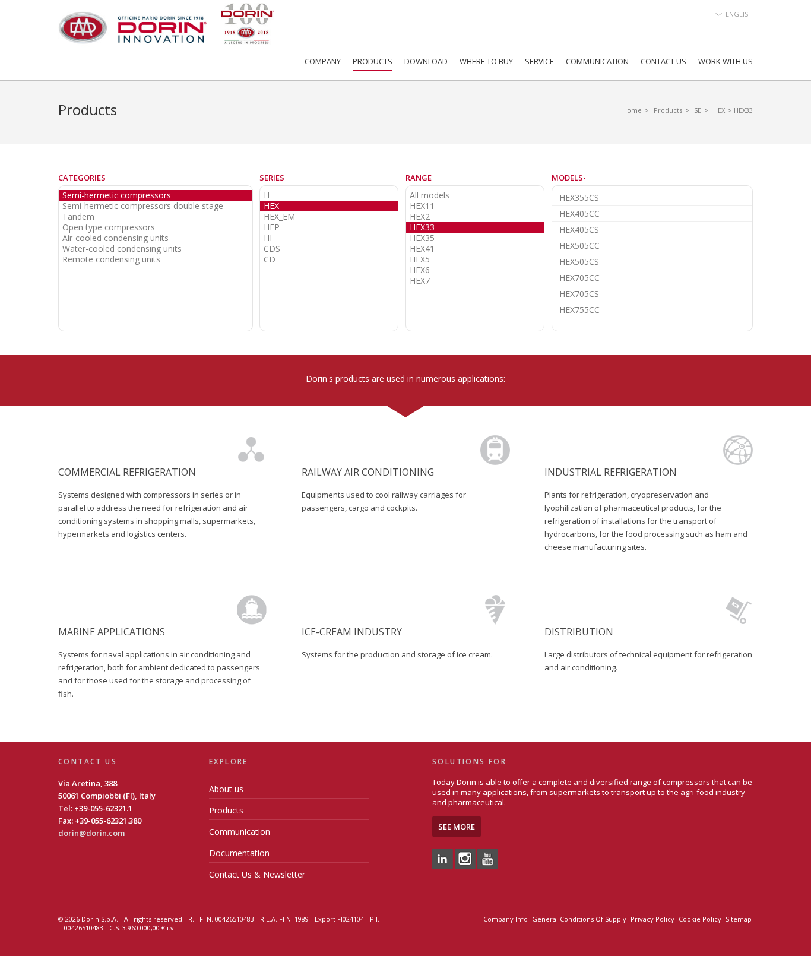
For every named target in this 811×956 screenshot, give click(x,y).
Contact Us (663, 61)
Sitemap (739, 918)
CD (269, 259)
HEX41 (422, 248)
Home (632, 110)
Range (419, 177)
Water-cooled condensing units (122, 248)
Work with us (725, 61)
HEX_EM (279, 216)
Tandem (78, 216)
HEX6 (420, 270)
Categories (82, 177)
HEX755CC (579, 309)
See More (456, 826)
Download (426, 61)
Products (372, 61)
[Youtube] (487, 858)
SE (697, 110)
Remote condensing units (111, 259)
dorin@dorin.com (91, 833)
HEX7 (420, 281)
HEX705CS (579, 293)
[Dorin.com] (166, 27)
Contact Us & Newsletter (257, 874)
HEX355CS (579, 197)
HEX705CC (579, 277)
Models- (569, 177)
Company (323, 61)
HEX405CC (579, 213)
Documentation (239, 853)
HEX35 (422, 238)
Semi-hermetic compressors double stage (142, 206)
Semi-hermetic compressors (116, 195)
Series (271, 177)
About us (226, 788)
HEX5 (420, 259)
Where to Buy (486, 61)
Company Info (505, 918)
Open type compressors (108, 227)
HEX (719, 110)
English (739, 14)
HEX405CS (579, 229)
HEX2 (420, 216)
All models (429, 195)
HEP (272, 227)
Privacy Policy (652, 918)
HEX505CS (579, 261)
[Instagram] (465, 858)
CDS (272, 248)
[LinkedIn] (442, 858)
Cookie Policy (700, 918)
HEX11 (422, 206)
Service (539, 61)
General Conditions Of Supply (579, 918)
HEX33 (422, 227)
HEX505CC (579, 245)
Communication (597, 61)
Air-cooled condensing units (115, 238)
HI (268, 238)
